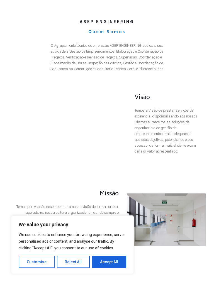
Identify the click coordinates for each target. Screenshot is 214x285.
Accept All (109, 262)
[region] (72, 244)
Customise (37, 262)
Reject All (73, 262)
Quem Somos (107, 32)
